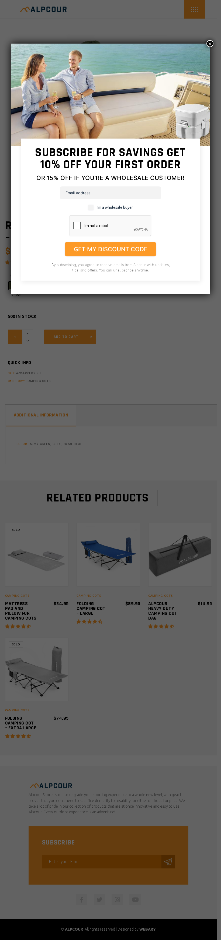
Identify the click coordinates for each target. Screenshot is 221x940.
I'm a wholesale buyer (115, 207)
